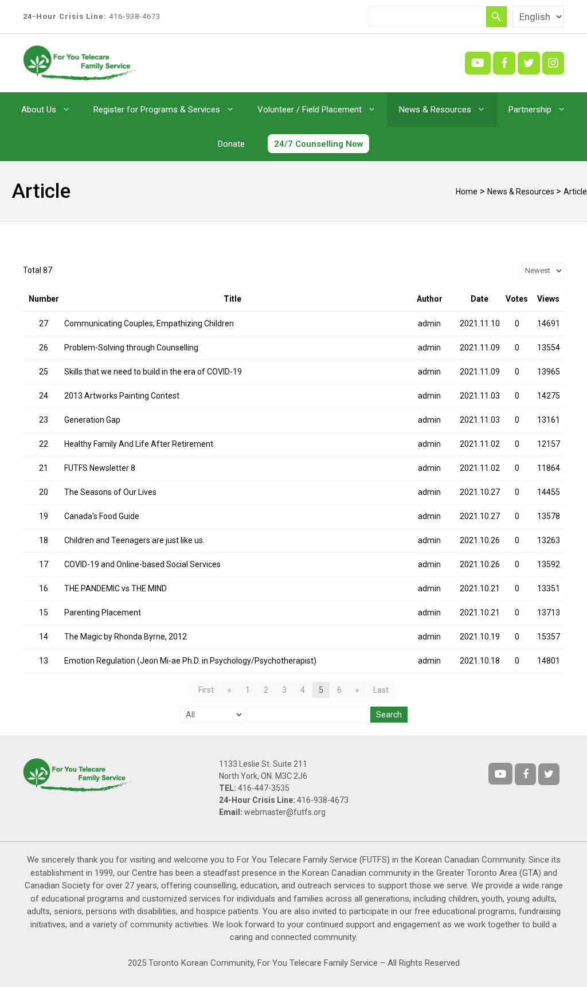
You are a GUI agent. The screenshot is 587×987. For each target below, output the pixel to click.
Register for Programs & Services (156, 109)
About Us (38, 109)
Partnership (529, 109)
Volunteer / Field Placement (309, 109)
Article (575, 191)
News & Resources (435, 109)
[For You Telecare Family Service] (80, 62)
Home (467, 191)
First (206, 690)
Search (389, 714)
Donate (231, 144)
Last (381, 690)
